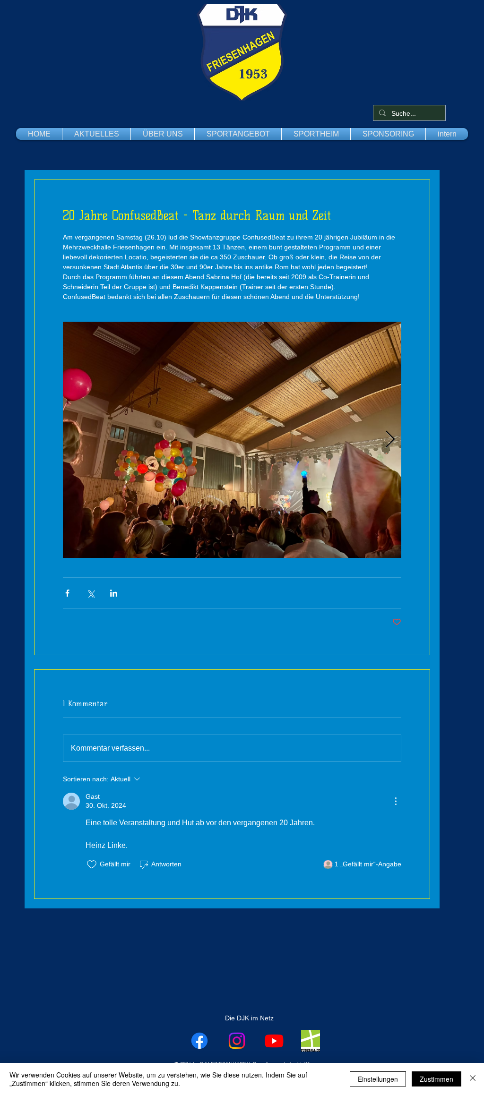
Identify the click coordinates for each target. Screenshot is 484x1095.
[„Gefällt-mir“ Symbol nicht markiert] (92, 864)
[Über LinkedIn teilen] (113, 593)
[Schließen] (472, 1078)
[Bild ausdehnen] (232, 440)
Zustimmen (436, 1079)
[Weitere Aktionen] (395, 801)
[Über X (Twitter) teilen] (90, 593)
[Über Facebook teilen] (67, 593)
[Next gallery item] (390, 440)
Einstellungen (378, 1079)
